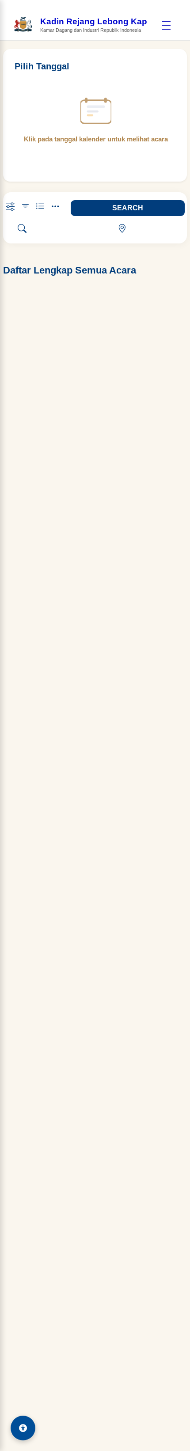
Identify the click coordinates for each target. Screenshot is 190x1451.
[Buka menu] (166, 25)
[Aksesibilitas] (23, 1428)
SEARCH (127, 208)
